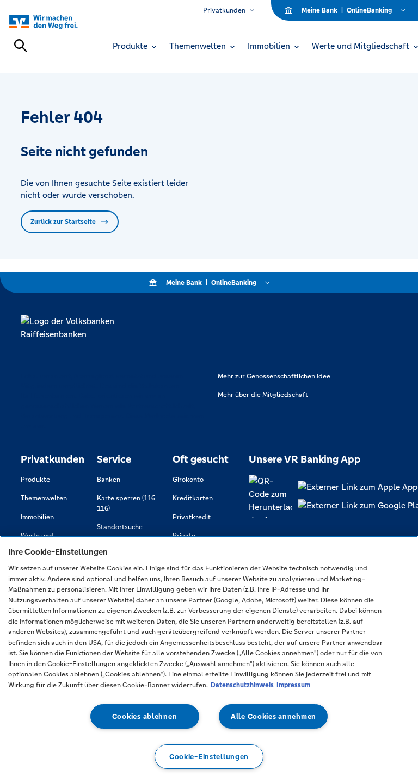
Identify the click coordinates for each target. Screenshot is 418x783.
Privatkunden (224, 10)
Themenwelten (44, 498)
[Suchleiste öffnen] (21, 46)
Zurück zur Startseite (63, 221)
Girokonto (188, 479)
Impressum (293, 685)
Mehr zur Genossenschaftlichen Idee (274, 376)
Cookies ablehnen (144, 716)
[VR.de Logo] (56, 21)
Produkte (35, 479)
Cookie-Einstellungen (209, 756)
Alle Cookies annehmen (273, 716)
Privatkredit (192, 517)
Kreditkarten (193, 498)
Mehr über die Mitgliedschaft (263, 394)
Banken (108, 479)
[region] (209, 659)
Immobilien (37, 517)
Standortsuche (120, 527)
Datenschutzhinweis (242, 685)
